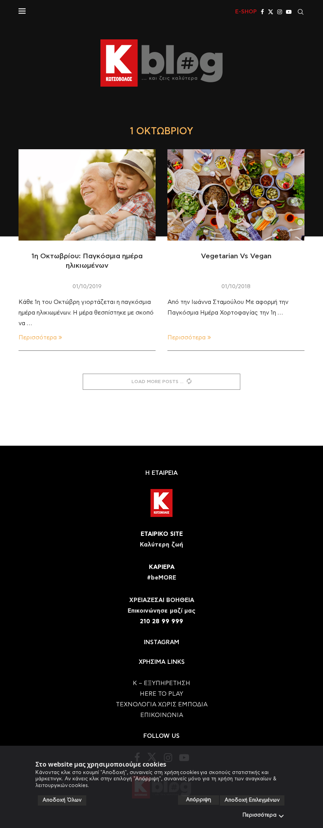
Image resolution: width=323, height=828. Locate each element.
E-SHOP (246, 12)
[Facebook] (262, 11)
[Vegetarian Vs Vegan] (235, 195)
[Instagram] (279, 11)
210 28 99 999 (161, 621)
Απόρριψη (198, 799)
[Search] (300, 11)
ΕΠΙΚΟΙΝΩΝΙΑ (161, 715)
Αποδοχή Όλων (62, 800)
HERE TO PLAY (161, 694)
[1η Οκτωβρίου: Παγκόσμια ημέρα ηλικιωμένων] (87, 195)
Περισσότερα (260, 815)
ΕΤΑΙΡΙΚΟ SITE (162, 534)
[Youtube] (288, 11)
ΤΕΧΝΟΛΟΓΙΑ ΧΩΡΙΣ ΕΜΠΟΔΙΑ (162, 705)
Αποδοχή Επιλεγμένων (252, 800)
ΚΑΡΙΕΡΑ (161, 567)
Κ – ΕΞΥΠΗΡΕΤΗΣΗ (161, 683)
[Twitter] (270, 11)
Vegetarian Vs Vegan (236, 256)
